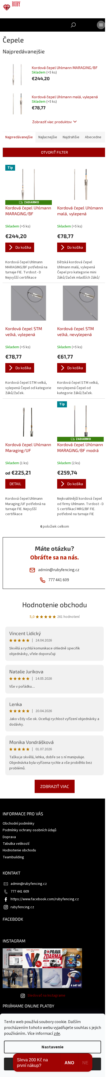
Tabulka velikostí (16, 843)
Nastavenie (52, 1047)
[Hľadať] (73, 25)
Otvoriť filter (54, 152)
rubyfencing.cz (22, 907)
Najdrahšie (71, 137)
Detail (15, 483)
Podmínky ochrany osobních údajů (29, 830)
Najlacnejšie (47, 137)
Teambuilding (13, 857)
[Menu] (101, 25)
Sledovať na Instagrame (46, 995)
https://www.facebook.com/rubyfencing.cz (45, 899)
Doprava (9, 837)
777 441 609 (20, 891)
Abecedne (93, 137)
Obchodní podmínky (18, 823)
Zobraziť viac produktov (52, 121)
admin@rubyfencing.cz (29, 883)
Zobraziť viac (54, 786)
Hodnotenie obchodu (54, 604)
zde (57, 1033)
